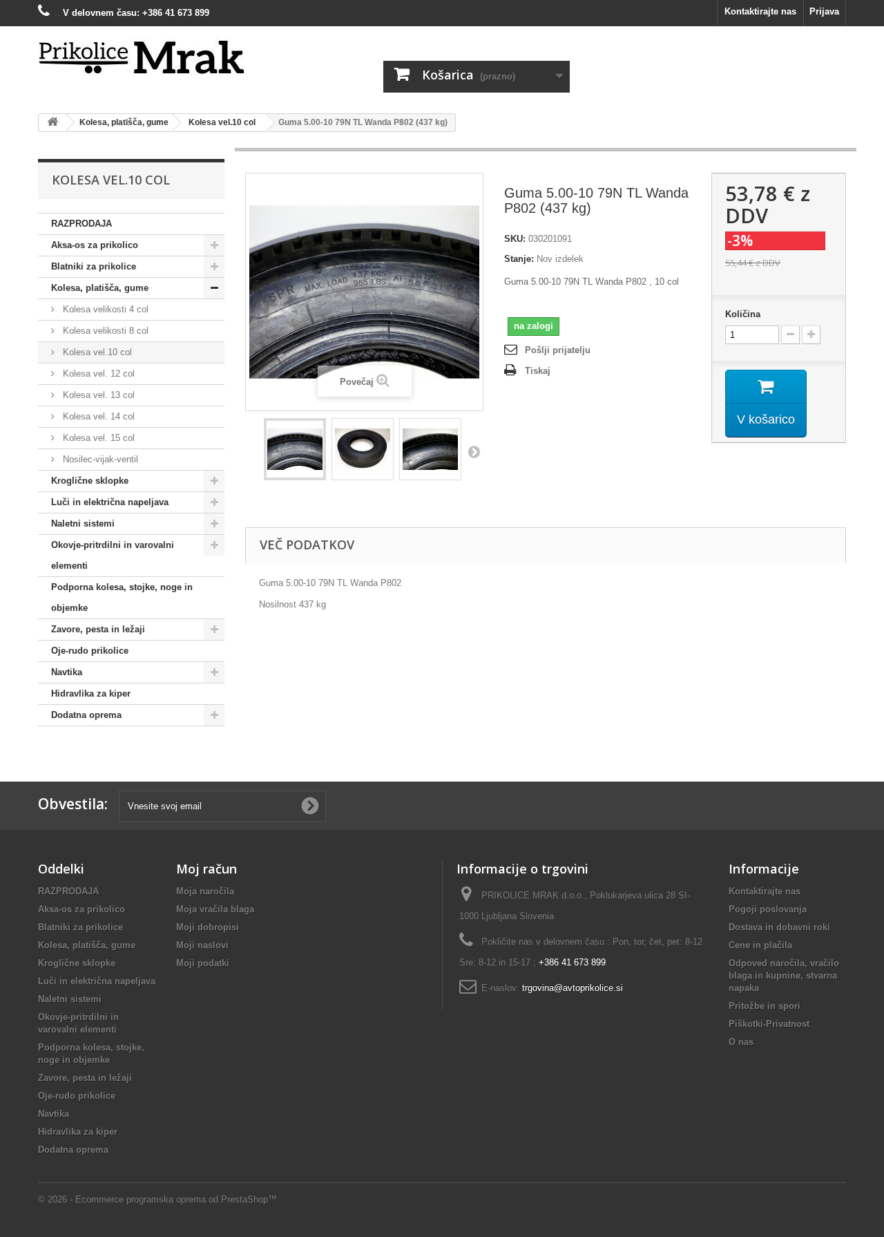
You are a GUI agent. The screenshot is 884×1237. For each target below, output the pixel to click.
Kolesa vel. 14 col (97, 416)
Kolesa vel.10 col (96, 352)
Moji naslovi (202, 945)
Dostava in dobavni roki (779, 927)
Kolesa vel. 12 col (97, 373)
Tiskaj (537, 371)
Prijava (824, 11)
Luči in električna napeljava (110, 502)
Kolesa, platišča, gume (99, 288)
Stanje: (519, 259)
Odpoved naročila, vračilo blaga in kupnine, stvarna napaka (784, 975)
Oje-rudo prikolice (89, 650)
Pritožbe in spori (764, 1006)
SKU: (515, 239)
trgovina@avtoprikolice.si (572, 988)
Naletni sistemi (83, 523)
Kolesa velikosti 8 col (104, 330)
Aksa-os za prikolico (94, 245)
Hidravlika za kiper (91, 693)
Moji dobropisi (207, 927)
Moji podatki (202, 963)
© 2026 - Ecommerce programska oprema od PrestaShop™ (157, 1199)
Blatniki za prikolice (93, 266)
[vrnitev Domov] (52, 122)
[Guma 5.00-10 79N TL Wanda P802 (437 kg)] (295, 449)
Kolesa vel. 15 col (97, 438)
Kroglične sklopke (89, 480)
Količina (742, 314)
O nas (741, 1042)
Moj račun (206, 868)
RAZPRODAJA (81, 223)
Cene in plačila (760, 945)
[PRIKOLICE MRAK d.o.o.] (166, 58)
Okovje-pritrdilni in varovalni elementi (112, 555)
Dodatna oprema (86, 715)
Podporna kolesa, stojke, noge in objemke (122, 597)
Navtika (66, 672)
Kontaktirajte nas (760, 11)
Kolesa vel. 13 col (97, 395)
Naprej (474, 451)
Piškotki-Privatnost (769, 1024)
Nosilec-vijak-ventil (99, 459)
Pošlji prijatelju (557, 350)
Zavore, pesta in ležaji (98, 629)
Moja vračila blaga (215, 909)
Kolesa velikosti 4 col (104, 309)
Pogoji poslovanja (768, 909)
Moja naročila (205, 891)
